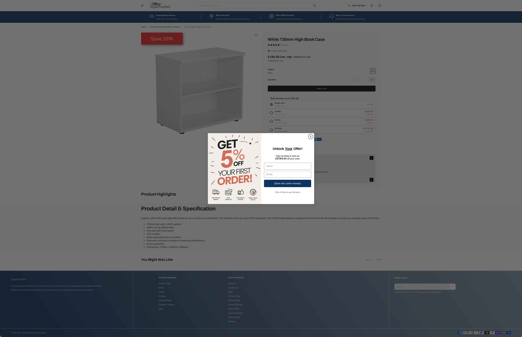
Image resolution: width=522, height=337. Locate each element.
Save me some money (287, 183)
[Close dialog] (310, 136)
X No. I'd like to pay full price (287, 192)
